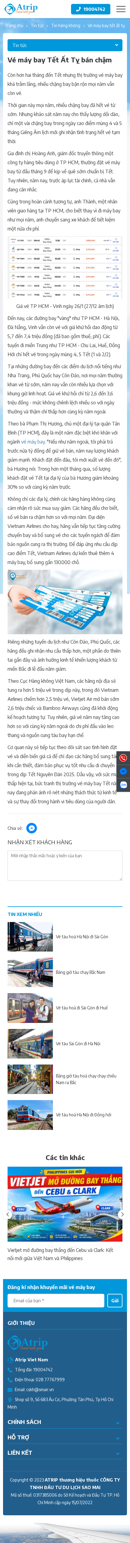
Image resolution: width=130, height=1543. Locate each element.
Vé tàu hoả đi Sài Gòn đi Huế (82, 1007)
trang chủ (14, 25)
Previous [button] (7, 1214)
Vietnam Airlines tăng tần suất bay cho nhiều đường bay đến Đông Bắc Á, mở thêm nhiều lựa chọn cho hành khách (64, 1254)
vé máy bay (33, 442)
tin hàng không (65, 25)
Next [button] (122, 1214)
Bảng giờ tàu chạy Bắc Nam (80, 972)
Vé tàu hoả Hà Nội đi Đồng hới (83, 1114)
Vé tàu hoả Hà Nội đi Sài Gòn (82, 936)
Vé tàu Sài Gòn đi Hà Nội (78, 1043)
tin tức (37, 25)
